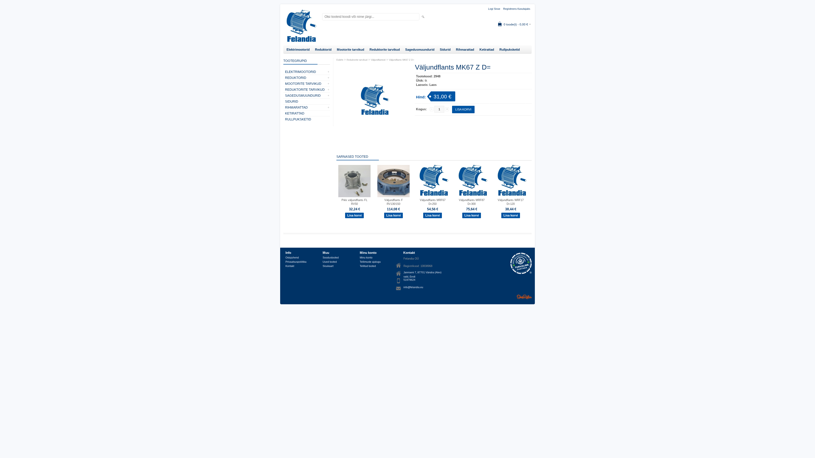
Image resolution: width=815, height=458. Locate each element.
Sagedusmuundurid (419, 49)
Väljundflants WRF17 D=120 (511, 201)
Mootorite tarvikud (350, 49)
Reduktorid (323, 49)
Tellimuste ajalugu (370, 261)
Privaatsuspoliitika (295, 261)
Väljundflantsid (378, 60)
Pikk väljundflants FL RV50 (354, 201)
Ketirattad (486, 49)
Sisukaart (328, 266)
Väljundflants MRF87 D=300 (472, 201)
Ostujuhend (292, 257)
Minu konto (366, 257)
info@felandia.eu (413, 287)
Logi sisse (494, 8)
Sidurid (445, 49)
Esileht (339, 60)
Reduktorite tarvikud (385, 49)
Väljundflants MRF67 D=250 (432, 201)
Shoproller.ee (524, 297)
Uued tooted (330, 261)
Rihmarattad (465, 49)
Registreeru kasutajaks (516, 8)
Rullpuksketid (509, 49)
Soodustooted (331, 257)
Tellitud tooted (368, 266)
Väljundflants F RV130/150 (393, 201)
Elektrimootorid (298, 49)
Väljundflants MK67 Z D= (401, 60)
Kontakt (289, 266)
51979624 (409, 279)
